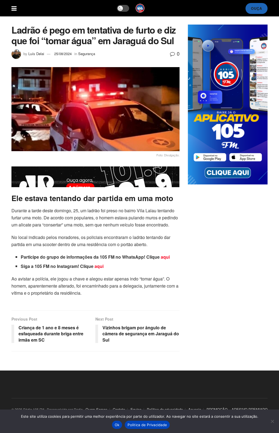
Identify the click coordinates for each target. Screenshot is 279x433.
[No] (272, 421)
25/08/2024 (63, 53)
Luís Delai (36, 53)
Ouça (256, 8)
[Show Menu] (14, 8)
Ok (117, 425)
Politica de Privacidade (147, 425)
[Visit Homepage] (140, 8)
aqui (165, 257)
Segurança (86, 53)
